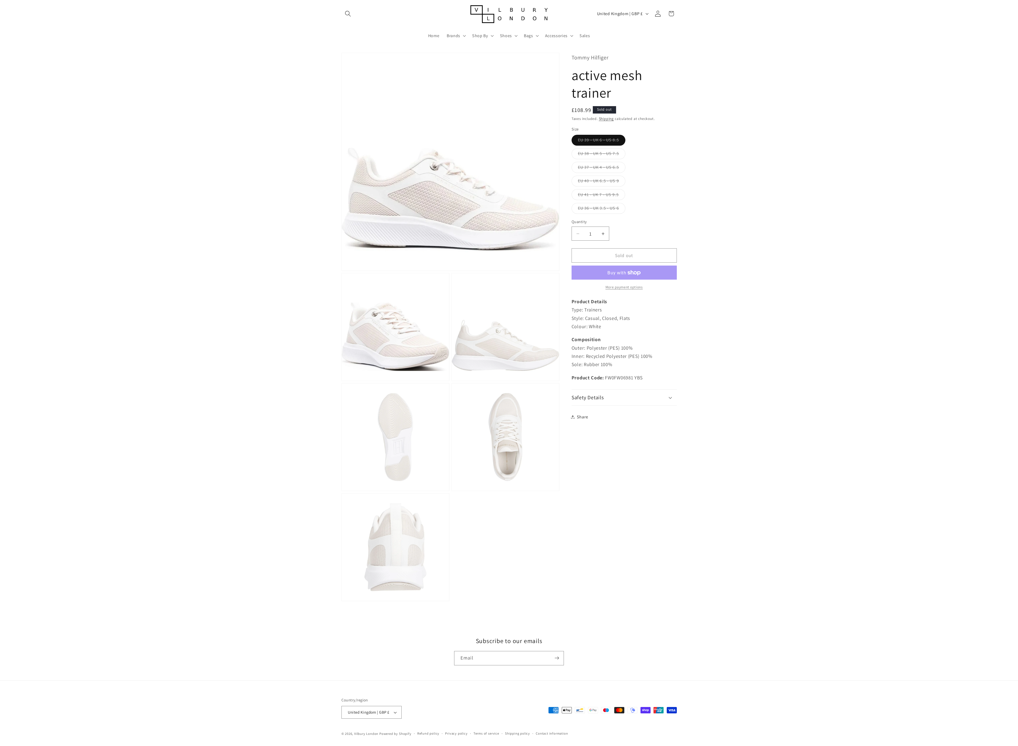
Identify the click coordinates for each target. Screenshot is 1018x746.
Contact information (552, 733)
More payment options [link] (624, 287)
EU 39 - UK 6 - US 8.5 (601, 141)
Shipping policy (517, 733)
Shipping (606, 118)
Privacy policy (456, 733)
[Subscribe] (557, 658)
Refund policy (428, 733)
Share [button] (582, 417)
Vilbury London (366, 733)
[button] (348, 13)
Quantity (579, 221)
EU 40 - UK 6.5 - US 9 (601, 182)
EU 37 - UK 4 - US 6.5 (601, 168)
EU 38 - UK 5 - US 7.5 (601, 155)
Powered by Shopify (395, 733)
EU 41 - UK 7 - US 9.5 (601, 196)
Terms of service (486, 733)
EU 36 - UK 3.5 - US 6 (601, 209)
